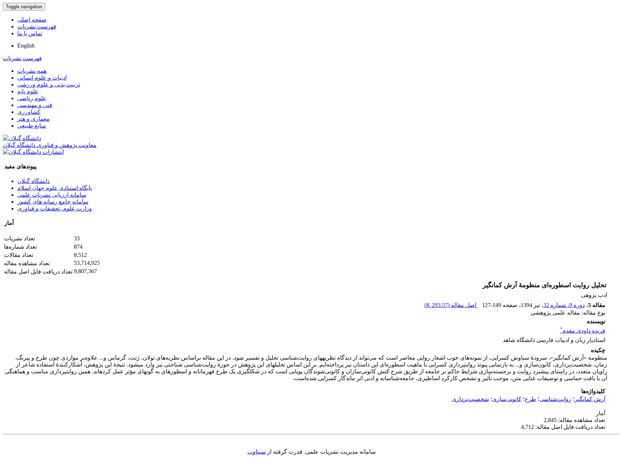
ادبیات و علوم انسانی (42, 78)
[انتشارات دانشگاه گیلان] (33, 152)
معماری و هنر (33, 119)
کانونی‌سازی (506, 399)
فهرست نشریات (36, 26)
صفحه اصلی (32, 20)
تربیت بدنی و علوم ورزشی (48, 84)
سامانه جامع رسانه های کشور (52, 202)
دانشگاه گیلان (33, 181)
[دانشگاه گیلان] (22, 138)
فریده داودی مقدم (582, 331)
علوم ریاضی (32, 98)
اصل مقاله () (451, 305)
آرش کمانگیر (590, 399)
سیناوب (256, 452)
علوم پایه (28, 91)
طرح (530, 399)
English (26, 46)
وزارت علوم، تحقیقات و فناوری (54, 208)
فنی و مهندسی (34, 105)
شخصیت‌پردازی (470, 399)
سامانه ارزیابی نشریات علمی (51, 195)
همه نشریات (32, 71)
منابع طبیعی (31, 126)
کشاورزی (28, 112)
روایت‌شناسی (555, 399)
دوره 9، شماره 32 (564, 305)
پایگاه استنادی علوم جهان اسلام (54, 188)
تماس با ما (29, 33)
